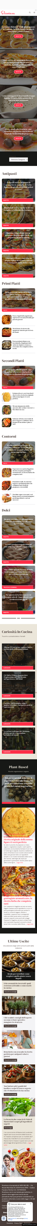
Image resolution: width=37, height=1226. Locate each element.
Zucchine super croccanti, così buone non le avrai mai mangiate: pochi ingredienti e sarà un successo (23, 497)
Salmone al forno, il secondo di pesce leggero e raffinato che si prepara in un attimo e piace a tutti (23, 421)
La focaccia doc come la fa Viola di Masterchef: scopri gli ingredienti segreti (18, 1121)
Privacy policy (18, 1223)
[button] (30, 12)
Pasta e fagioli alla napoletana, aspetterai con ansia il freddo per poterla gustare (23, 317)
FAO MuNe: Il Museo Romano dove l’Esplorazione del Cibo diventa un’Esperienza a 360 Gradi (16, 677)
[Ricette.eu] (8, 12)
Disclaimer (10, 1223)
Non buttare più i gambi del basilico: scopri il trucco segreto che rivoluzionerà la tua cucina (17, 1088)
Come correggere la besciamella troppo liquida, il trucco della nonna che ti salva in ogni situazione (18, 98)
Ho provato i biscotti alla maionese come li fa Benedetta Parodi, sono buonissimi (18, 521)
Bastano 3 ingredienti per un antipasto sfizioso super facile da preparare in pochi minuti (18, 235)
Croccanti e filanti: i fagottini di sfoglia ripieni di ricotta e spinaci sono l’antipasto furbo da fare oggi (18, 260)
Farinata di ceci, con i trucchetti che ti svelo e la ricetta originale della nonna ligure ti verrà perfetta (23, 396)
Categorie (12, 156)
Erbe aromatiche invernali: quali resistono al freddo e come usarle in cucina (17, 985)
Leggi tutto (19, 862)
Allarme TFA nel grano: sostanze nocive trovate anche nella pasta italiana (18, 648)
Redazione (27, 1223)
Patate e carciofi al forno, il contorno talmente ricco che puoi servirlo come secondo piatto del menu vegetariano (18, 448)
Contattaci (5, 1208)
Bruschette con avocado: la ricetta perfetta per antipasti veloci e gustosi (18, 1054)
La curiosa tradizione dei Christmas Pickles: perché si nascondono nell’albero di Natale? (16, 733)
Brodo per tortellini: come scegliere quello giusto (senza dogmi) (18, 976)
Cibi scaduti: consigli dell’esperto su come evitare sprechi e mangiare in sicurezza (18, 1019)
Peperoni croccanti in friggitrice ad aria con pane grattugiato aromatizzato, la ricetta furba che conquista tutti (24, 471)
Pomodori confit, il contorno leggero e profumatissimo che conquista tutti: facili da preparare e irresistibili (22, 484)
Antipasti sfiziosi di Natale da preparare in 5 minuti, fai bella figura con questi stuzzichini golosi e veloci (18, 29)
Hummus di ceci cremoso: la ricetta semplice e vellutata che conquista (18, 208)
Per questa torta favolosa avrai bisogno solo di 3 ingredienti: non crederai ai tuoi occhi (18, 597)
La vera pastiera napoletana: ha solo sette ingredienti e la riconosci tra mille (18, 546)
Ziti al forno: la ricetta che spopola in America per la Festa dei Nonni (23, 330)
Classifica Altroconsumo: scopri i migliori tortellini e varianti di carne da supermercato (18, 705)
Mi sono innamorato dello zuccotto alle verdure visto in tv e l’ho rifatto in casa (23, 408)
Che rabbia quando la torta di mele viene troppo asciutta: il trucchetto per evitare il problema (18, 571)
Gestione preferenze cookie (29, 1224)
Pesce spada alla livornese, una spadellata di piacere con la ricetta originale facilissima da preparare (18, 131)
